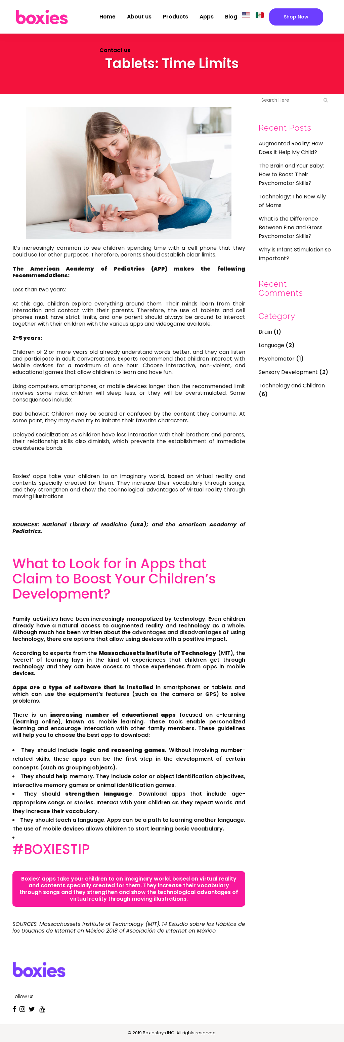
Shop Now (296, 16)
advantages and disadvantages (176, 632)
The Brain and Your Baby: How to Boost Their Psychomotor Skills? (291, 174)
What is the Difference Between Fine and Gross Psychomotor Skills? (290, 227)
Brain (265, 332)
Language (271, 345)
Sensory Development (288, 372)
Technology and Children (292, 385)
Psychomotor (277, 359)
